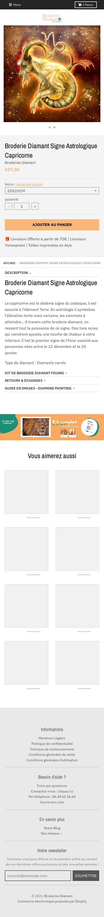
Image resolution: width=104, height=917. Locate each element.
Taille (24, 184)
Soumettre (86, 875)
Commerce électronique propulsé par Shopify (52, 901)
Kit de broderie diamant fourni (34, 373)
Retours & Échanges (24, 380)
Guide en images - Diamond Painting (38, 388)
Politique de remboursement (52, 749)
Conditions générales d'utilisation (52, 760)
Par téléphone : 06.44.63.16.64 (52, 796)
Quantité (11, 199)
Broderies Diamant (20, 162)
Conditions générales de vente (52, 754)
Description (16, 273)
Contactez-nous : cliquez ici (52, 791)
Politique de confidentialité (52, 743)
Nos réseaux (50, 833)
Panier (88, 5)
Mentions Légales (52, 738)
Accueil (9, 263)
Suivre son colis (52, 802)
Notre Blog (52, 828)
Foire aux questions (52, 786)
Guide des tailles (29, 184)
